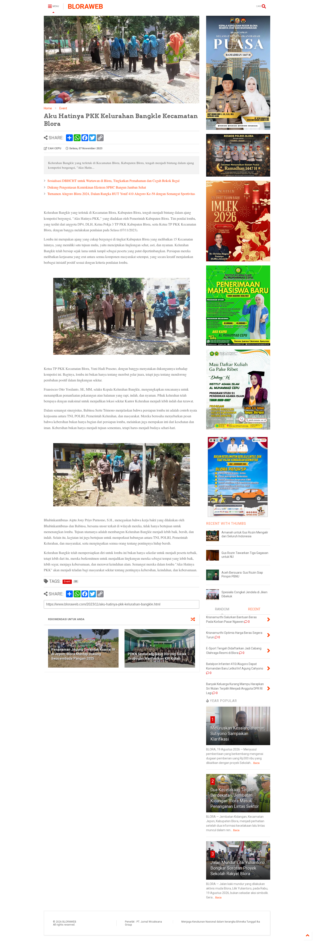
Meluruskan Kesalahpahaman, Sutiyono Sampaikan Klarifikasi (237, 733)
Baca (256, 763)
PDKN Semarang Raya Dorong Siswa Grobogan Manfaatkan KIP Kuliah (157, 656)
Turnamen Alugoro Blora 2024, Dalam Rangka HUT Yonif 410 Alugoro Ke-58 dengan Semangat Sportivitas (121, 193)
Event (63, 108)
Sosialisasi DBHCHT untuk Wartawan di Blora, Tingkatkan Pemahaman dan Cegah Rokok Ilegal (113, 180)
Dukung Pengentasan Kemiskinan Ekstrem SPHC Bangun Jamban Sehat (96, 187)
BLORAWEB (85, 6)
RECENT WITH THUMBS (226, 524)
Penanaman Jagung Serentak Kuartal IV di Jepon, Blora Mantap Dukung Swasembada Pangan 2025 (83, 654)
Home (48, 108)
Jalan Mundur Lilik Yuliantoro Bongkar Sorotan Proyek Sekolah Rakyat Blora (237, 868)
